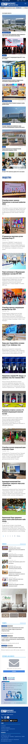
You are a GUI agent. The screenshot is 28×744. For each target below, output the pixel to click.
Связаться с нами (4, 730)
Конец (18, 536)
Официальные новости (6, 32)
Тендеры (4, 623)
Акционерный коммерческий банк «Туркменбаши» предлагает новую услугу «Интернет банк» (13, 483)
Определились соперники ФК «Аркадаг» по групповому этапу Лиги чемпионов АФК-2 (14, 377)
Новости (4, 544)
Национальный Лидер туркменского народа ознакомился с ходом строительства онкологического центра (13, 35)
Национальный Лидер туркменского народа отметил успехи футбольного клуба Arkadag (14, 519)
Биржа (4, 169)
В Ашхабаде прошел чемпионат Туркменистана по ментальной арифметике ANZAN (13, 202)
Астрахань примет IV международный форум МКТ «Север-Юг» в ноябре (13, 58)
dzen (7, 717)
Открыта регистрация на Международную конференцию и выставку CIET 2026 (13, 273)
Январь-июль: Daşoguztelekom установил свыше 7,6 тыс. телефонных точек (13, 344)
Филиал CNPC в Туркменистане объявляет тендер (11, 647)
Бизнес (4, 146)
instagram (5, 717)
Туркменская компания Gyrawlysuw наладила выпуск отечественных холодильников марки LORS (12, 80)
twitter (2, 717)
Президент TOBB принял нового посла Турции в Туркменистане (16, 579)
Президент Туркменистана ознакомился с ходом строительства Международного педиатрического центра (13, 126)
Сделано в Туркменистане (7, 78)
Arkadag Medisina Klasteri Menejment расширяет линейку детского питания (13, 103)
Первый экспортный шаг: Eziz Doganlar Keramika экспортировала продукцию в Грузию (11, 149)
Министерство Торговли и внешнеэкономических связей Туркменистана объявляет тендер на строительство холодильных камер (12, 629)
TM (21, 0)
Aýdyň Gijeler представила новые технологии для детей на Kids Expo (15, 567)
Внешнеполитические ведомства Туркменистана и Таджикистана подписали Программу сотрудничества (17, 573)
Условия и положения (5, 727)
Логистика (4, 55)
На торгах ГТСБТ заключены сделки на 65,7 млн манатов (13, 171)
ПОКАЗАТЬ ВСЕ (23, 543)
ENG (18, 0)
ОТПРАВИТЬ (14, 671)
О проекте (3, 725)
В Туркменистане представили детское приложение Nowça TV (12, 237)
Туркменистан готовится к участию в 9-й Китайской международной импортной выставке (13, 412)
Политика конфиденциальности (8, 728)
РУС (24, 0)
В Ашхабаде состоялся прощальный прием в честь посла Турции (14, 448)
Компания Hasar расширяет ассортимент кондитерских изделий (16, 585)
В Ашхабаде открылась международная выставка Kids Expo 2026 (13, 308)
